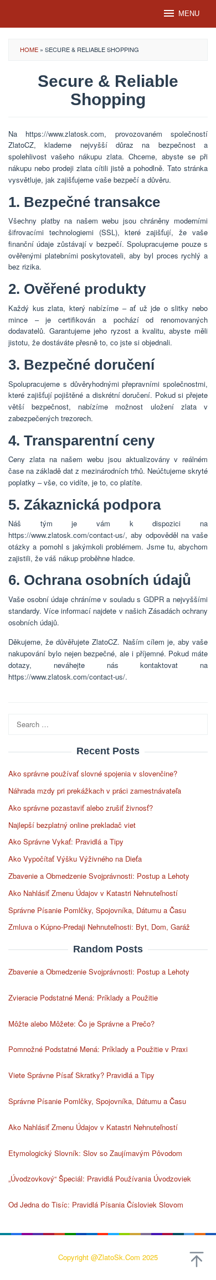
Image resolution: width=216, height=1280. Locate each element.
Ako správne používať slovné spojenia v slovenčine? (92, 773)
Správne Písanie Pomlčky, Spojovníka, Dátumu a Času (97, 910)
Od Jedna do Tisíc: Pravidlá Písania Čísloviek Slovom (95, 1204)
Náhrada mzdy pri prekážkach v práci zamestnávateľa (94, 790)
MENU (188, 13)
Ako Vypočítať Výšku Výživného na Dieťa (75, 858)
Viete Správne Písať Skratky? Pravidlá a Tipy (81, 1075)
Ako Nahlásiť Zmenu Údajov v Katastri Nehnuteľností (93, 893)
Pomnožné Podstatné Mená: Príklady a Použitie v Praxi (98, 1049)
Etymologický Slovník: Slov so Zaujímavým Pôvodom (95, 1153)
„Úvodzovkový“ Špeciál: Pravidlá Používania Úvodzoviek (99, 1178)
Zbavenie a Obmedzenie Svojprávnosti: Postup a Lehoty (98, 875)
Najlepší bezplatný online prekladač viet (72, 825)
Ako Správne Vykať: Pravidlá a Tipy (66, 841)
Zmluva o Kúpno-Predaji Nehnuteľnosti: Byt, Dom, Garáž (99, 926)
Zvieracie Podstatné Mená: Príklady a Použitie (83, 997)
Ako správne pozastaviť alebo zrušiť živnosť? (80, 807)
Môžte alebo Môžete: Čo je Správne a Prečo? (81, 1023)
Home (29, 49)
